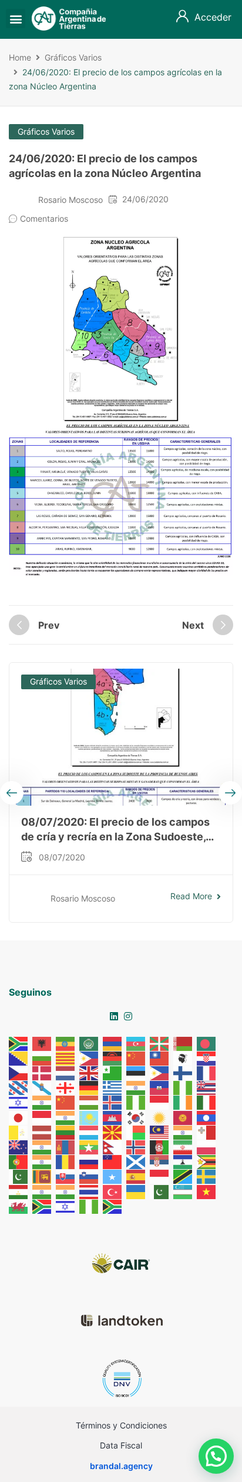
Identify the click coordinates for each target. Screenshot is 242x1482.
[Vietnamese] (207, 1190)
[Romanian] (66, 1161)
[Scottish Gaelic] (136, 1161)
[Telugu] (66, 1190)
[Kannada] (66, 1116)
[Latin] (19, 1132)
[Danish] (42, 1072)
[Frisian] (19, 1087)
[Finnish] (183, 1072)
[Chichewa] (113, 1057)
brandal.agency (121, 1466)
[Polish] (207, 1146)
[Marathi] (42, 1146)
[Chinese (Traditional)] (160, 1057)
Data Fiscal (121, 1445)
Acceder (212, 17)
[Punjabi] (42, 1161)
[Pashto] (160, 1146)
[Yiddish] (66, 1206)
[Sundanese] (160, 1176)
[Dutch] (66, 1072)
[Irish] (183, 1102)
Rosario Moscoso (70, 200)
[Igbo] (136, 1102)
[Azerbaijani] (136, 1043)
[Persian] (183, 1146)
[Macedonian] (113, 1132)
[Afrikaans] (19, 1043)
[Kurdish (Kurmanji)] (160, 1116)
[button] (15, 18)
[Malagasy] (136, 1132)
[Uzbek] (183, 1190)
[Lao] (207, 1116)
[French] (207, 1072)
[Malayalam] (183, 1132)
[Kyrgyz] (183, 1116)
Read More (191, 896)
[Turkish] (113, 1190)
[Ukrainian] (136, 1190)
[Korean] (136, 1116)
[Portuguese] (19, 1161)
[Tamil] (42, 1190)
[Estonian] (136, 1072)
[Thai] (89, 1190)
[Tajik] (19, 1190)
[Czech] (19, 1072)
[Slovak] (66, 1176)
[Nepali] (113, 1146)
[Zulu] (113, 1206)
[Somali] (113, 1176)
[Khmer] (113, 1116)
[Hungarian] (89, 1102)
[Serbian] (160, 1161)
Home (20, 57)
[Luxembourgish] (89, 1132)
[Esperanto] (113, 1072)
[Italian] (207, 1102)
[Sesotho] (183, 1161)
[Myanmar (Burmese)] (89, 1146)
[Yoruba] (89, 1206)
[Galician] (42, 1087)
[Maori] (19, 1146)
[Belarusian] (183, 1043)
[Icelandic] (113, 1102)
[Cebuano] (89, 1057)
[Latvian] (42, 1132)
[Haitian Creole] (160, 1087)
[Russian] (89, 1161)
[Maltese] (207, 1132)
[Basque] (160, 1043)
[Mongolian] (66, 1146)
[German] (89, 1087)
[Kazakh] (89, 1116)
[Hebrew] (19, 1102)
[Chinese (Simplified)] (136, 1057)
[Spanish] (136, 1176)
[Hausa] (183, 1087)
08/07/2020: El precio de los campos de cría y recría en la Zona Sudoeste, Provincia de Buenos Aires (115, 836)
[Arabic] (89, 1043)
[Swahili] (183, 1176)
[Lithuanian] (66, 1132)
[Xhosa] (42, 1206)
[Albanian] (42, 1043)
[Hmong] (66, 1102)
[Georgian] (66, 1087)
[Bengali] (207, 1043)
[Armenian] (113, 1043)
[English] (89, 1072)
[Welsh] (19, 1206)
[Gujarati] (136, 1087)
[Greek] (113, 1087)
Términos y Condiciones (121, 1425)
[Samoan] (113, 1161)
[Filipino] (160, 1072)
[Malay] (160, 1132)
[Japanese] (19, 1116)
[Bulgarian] (42, 1057)
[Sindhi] (19, 1176)
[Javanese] (42, 1116)
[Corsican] (183, 1057)
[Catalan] (66, 1057)
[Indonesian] (160, 1102)
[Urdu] (160, 1190)
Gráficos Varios (73, 57)
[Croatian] (207, 1057)
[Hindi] (42, 1102)
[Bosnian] (19, 1057)
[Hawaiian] (207, 1087)
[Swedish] (207, 1176)
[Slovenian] (89, 1176)
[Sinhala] (42, 1176)
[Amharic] (66, 1043)
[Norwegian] (136, 1146)
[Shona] (207, 1161)
